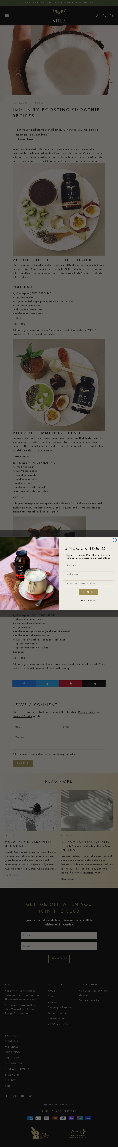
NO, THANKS (88, 601)
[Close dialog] (115, 540)
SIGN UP (88, 592)
